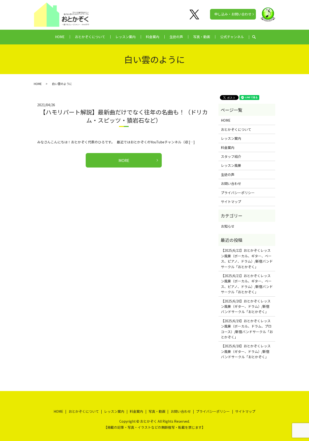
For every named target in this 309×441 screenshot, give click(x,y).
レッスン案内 (125, 36)
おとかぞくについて (90, 36)
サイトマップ (231, 201)
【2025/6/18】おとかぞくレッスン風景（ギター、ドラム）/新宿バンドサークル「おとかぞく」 (246, 351)
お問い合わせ (231, 183)
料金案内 (152, 36)
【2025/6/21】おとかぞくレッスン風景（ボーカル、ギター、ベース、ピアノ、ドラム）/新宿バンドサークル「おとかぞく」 (247, 283)
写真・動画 (201, 36)
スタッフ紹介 (231, 156)
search (256, 37)
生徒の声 (176, 36)
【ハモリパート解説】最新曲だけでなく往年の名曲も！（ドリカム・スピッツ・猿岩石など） (124, 116)
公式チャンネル (232, 36)
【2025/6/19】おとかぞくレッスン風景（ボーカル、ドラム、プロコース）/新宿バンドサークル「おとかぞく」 (247, 328)
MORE (124, 160)
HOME (60, 36)
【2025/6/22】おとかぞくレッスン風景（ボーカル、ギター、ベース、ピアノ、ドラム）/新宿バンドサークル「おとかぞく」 (247, 258)
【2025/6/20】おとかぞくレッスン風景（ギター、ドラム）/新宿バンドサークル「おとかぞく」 (246, 306)
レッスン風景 (231, 165)
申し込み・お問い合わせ (233, 14)
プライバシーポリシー (238, 192)
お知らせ (227, 226)
